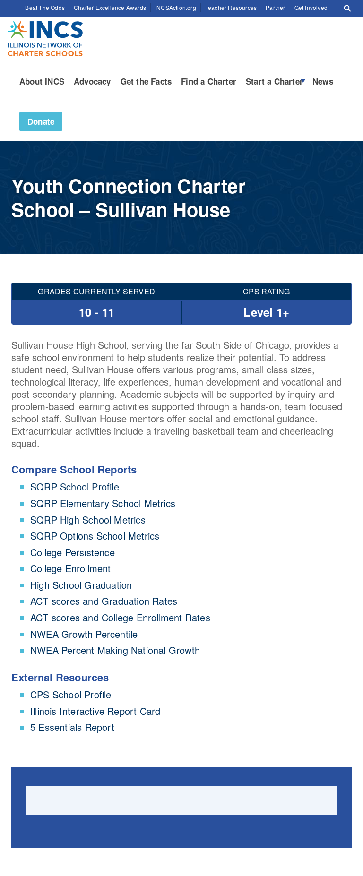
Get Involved (311, 7)
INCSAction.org (175, 7)
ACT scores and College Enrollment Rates (120, 617)
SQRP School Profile (74, 486)
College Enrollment (70, 568)
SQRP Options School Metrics (94, 535)
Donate (40, 121)
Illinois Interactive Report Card (95, 711)
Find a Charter (208, 81)
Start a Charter (274, 81)
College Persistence (72, 552)
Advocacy (92, 81)
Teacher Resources (231, 7)
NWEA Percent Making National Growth (115, 650)
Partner (275, 7)
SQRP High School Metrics (88, 519)
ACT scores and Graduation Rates (103, 601)
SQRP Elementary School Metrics (102, 503)
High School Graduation (81, 585)
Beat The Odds (45, 7)
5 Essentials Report (72, 727)
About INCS (41, 81)
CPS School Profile (71, 694)
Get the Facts (146, 81)
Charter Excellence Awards (110, 7)
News (322, 81)
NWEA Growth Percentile (84, 634)
